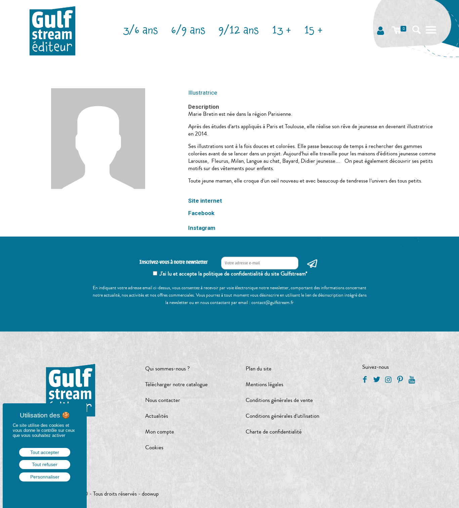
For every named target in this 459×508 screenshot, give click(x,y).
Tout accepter (44, 452)
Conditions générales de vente (279, 400)
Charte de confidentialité (274, 431)
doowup (150, 494)
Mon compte (159, 431)
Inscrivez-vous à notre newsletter (173, 262)
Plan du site (259, 368)
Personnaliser (44, 476)
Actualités (156, 416)
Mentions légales (264, 384)
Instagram (201, 227)
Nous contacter (162, 400)
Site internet (205, 200)
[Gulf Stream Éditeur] (52, 30)
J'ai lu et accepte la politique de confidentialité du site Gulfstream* (233, 273)
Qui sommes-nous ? (167, 368)
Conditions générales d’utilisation (282, 416)
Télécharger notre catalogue (176, 384)
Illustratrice (202, 92)
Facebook (201, 213)
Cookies (154, 447)
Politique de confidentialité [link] (44, 490)
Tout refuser (44, 464)
